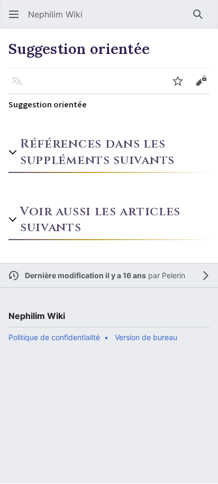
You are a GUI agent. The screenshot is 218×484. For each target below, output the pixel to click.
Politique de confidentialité (54, 337)
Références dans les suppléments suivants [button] (97, 152)
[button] (13, 14)
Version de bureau (146, 337)
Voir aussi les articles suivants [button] (100, 219)
